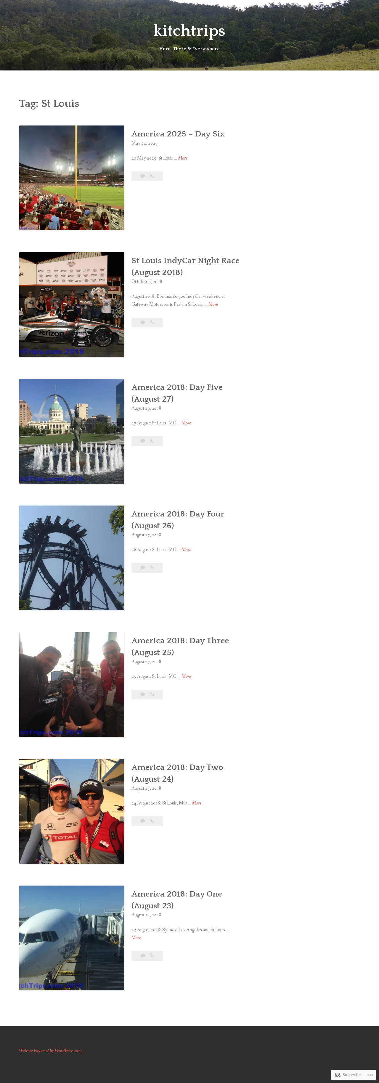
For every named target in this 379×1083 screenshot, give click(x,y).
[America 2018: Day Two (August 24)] (152, 821)
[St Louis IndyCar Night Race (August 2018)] (152, 322)
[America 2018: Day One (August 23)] (152, 956)
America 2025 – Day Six (178, 134)
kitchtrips (189, 31)
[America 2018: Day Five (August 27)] (152, 441)
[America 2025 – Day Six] (152, 176)
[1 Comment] (143, 568)
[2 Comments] (143, 441)
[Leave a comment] (143, 176)
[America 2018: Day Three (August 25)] (152, 694)
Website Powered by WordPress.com (50, 1051)
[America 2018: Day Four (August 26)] (152, 568)
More (182, 158)
